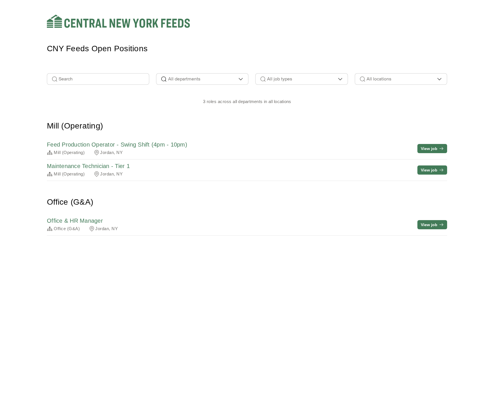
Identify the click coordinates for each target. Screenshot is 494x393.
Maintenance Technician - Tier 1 (88, 166)
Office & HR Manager (75, 221)
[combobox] (202, 79)
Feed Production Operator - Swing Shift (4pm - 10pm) (117, 144)
